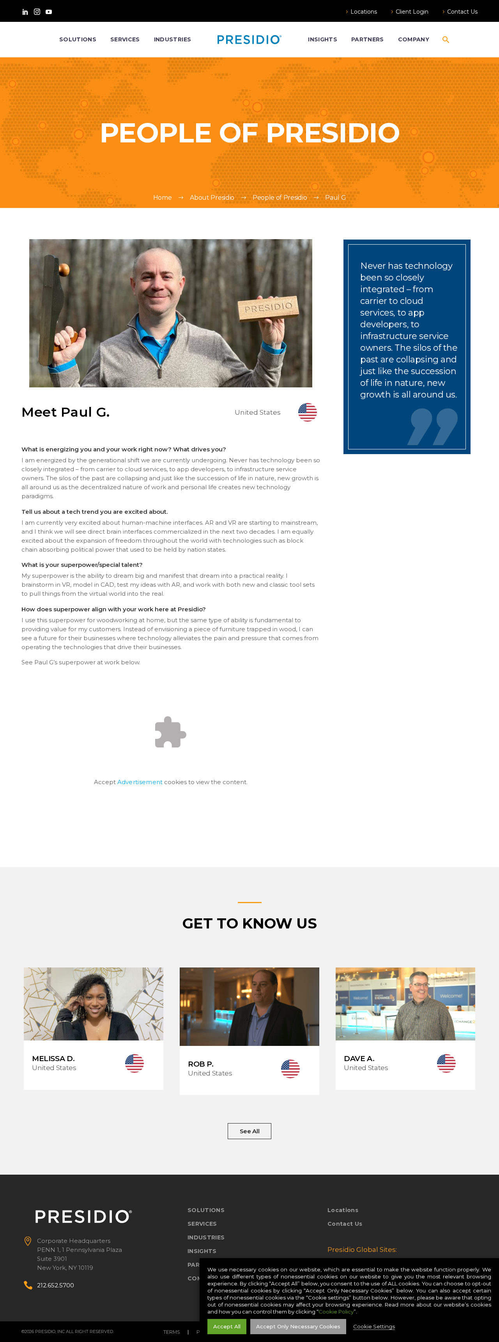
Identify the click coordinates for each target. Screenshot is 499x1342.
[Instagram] (37, 12)
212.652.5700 (55, 1285)
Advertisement (140, 782)
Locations (363, 11)
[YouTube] (49, 12)
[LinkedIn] (25, 12)
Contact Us (462, 11)
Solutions (77, 39)
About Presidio (212, 197)
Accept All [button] (227, 1326)
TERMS (171, 1332)
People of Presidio (280, 197)
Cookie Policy (336, 1311)
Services (125, 39)
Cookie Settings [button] (374, 1326)
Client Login (412, 11)
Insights (322, 39)
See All (249, 1131)
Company (413, 39)
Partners (367, 39)
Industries (172, 39)
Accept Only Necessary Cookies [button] (298, 1326)
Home (162, 197)
